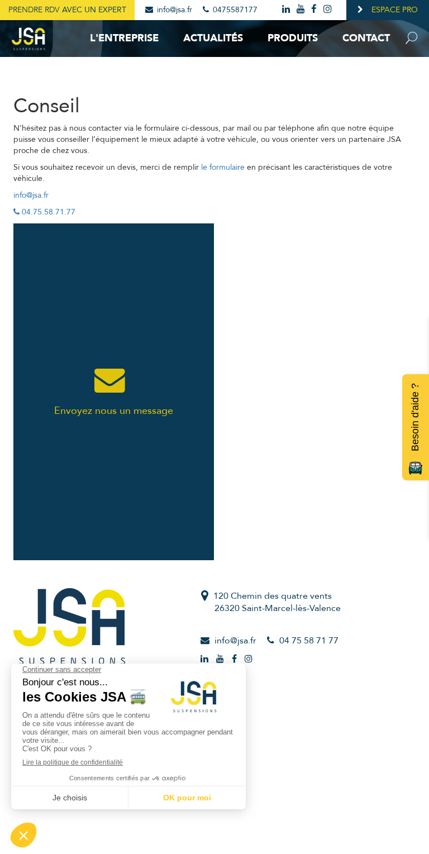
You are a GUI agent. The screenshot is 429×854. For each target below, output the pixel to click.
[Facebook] (314, 9)
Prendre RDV (67, 9)
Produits (293, 38)
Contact (366, 38)
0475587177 (234, 9)
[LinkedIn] (287, 9)
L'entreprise (124, 38)
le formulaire (223, 167)
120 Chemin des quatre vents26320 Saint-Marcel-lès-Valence (277, 602)
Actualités (213, 38)
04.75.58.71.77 (47, 212)
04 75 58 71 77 (309, 640)
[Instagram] (328, 9)
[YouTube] (301, 9)
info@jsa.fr (173, 9)
